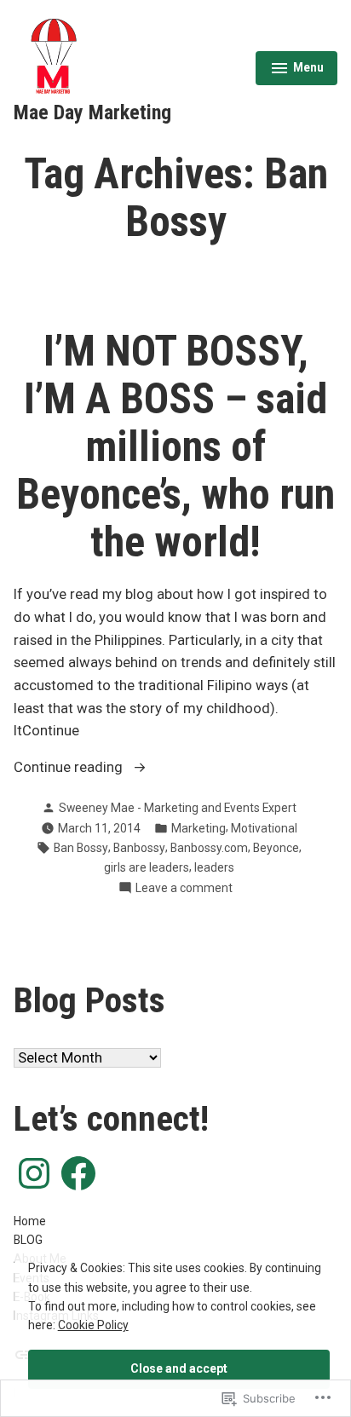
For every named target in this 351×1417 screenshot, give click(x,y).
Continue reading (70, 769)
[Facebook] (78, 1173)
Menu (297, 69)
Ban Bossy (81, 848)
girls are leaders (146, 867)
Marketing (198, 828)
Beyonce (276, 848)
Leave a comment (184, 888)
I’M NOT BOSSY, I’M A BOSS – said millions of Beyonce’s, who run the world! (175, 446)
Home (30, 1221)
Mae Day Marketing (92, 112)
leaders (214, 867)
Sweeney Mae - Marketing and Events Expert (177, 808)
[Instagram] (34, 1173)
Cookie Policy (93, 1325)
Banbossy (139, 848)
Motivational (264, 828)
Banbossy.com (209, 848)
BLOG (28, 1240)
